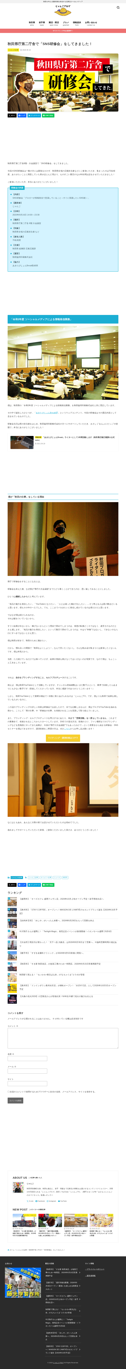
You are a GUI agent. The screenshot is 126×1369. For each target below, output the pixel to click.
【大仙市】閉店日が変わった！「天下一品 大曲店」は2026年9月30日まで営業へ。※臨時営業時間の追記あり (68, 944)
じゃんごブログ (58, 1363)
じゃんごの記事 (13, 50)
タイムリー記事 (46, 877)
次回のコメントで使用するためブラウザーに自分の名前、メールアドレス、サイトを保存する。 (53, 1092)
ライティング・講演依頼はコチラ (63, 738)
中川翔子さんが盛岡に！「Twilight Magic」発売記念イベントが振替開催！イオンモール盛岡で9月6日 (65, 931)
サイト (11, 1079)
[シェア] (22, 115)
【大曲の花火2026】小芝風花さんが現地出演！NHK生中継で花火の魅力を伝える (56, 996)
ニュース (57, 877)
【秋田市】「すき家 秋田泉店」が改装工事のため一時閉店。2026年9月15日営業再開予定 (60, 964)
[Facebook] (40, 1201)
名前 (11, 1054)
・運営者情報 (90, 1276)
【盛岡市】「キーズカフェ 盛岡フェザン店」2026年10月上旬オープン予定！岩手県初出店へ (61, 899)
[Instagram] (51, 1201)
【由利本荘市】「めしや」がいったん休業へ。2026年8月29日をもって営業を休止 (56, 921)
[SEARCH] (118, 7)
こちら (67, 729)
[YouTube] (62, 1201)
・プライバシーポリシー (94, 1269)
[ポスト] (12, 115)
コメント (13, 1026)
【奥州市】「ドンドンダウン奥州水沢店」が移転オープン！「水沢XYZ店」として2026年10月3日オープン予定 (67, 987)
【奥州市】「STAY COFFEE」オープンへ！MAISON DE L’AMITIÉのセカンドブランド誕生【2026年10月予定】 (68, 911)
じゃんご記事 (33, 877)
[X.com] (30, 1201)
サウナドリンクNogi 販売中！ (63, 31)
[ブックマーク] (34, 115)
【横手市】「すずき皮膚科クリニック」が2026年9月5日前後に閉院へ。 (52, 953)
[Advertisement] (63, 138)
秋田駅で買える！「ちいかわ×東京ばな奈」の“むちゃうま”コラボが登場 (52, 975)
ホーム (12, 1250)
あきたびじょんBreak (45, 413)
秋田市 (65, 877)
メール (12, 1067)
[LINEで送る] (48, 115)
